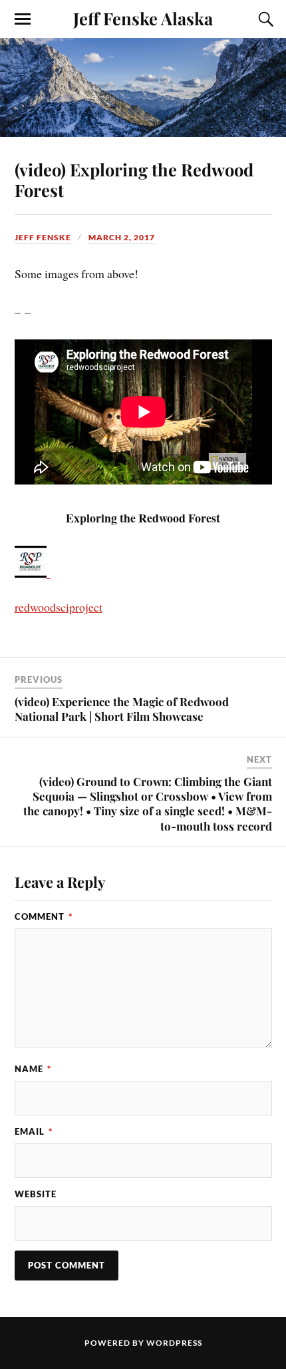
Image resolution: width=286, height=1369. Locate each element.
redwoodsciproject (58, 607)
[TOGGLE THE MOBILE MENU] (23, 19)
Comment (43, 916)
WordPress (174, 1343)
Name (33, 1069)
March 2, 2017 (121, 237)
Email (34, 1131)
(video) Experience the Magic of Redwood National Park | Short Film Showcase (122, 708)
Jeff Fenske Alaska (143, 18)
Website (36, 1194)
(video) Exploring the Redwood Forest (134, 180)
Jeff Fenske (43, 237)
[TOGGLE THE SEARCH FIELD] (264, 19)
